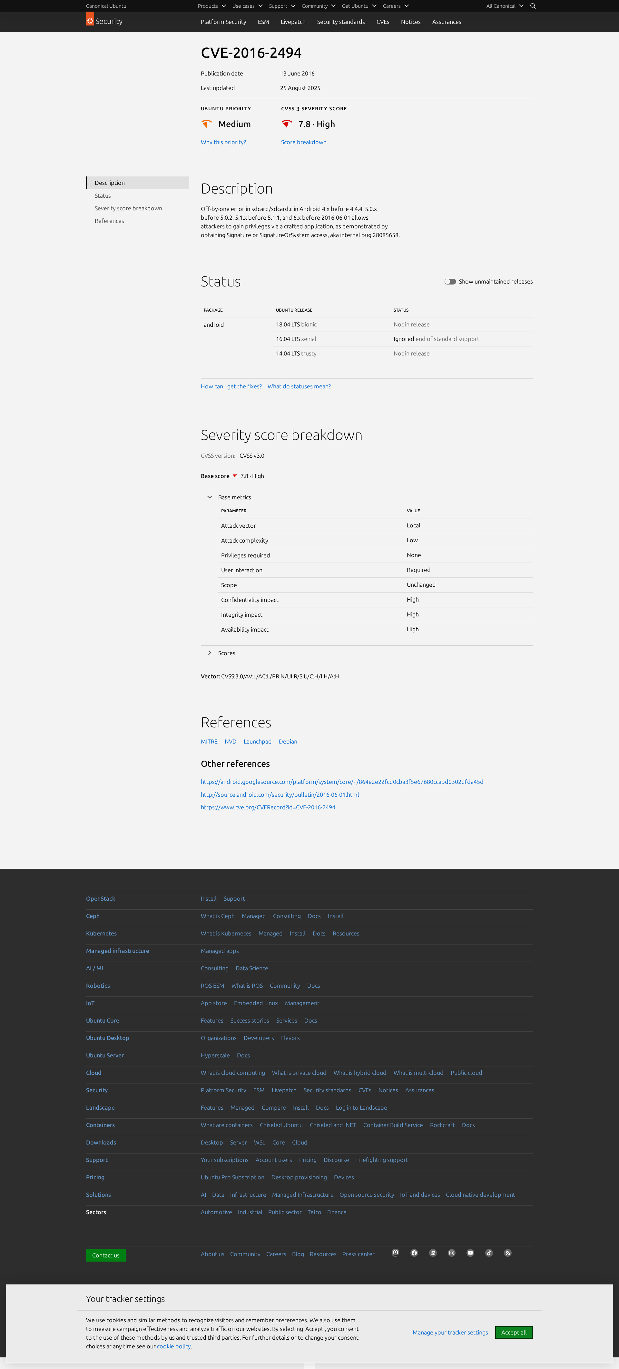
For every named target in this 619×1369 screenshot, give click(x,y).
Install (209, 898)
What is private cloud (299, 1072)
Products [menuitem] (208, 6)
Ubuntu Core (102, 1020)
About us (212, 1254)
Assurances (446, 21)
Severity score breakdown (128, 208)
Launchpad (258, 741)
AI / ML (95, 968)
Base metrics (234, 497)
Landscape (100, 1107)
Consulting (287, 916)
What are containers (227, 1125)
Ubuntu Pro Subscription (232, 1177)
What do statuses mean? (299, 386)
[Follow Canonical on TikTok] (491, 1255)
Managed (254, 916)
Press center (358, 1254)
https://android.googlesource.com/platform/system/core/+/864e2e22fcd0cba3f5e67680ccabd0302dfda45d (342, 781)
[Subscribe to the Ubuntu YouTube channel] (472, 1255)
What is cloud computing (233, 1072)
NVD (231, 741)
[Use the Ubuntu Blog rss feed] (510, 1255)
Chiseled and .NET (333, 1125)
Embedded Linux (256, 1003)
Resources (346, 933)
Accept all (514, 1332)
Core (278, 1142)
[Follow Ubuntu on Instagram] (453, 1255)
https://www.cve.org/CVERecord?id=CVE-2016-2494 (268, 807)
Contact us (106, 1255)
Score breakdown (304, 142)
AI (203, 1194)
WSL (259, 1142)
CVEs (383, 21)
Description (110, 182)
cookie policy (174, 1346)
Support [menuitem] (278, 6)
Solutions (98, 1194)
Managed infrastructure (117, 950)
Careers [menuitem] (392, 6)
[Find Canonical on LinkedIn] (435, 1255)
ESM (263, 21)
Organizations (219, 1037)
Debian (288, 741)
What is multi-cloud (419, 1072)
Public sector (285, 1212)
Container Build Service (393, 1125)
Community (285, 985)
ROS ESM (212, 985)
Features (212, 1020)
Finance (337, 1212)
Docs (314, 916)
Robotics (98, 985)
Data (218, 1194)
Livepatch (293, 21)
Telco (314, 1212)
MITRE (209, 741)
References (109, 220)
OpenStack (100, 898)
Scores (226, 653)
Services (286, 1020)
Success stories (250, 1020)
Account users (274, 1159)
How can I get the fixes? (231, 386)
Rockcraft (442, 1125)
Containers (100, 1125)
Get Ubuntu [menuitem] (355, 6)
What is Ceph (218, 916)
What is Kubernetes (226, 933)
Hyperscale (215, 1055)
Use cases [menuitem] (243, 6)
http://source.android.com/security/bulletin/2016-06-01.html (280, 794)
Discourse (336, 1159)
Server (238, 1142)
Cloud (94, 1072)
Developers (259, 1037)
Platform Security (223, 21)
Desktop (212, 1142)
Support (234, 898)
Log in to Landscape (361, 1107)
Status (103, 195)
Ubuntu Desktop (107, 1037)
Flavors (290, 1037)
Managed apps (220, 950)
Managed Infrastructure (303, 1194)
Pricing (308, 1159)
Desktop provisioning (299, 1177)
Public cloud (466, 1072)
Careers (276, 1254)
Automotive (216, 1212)
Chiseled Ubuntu (281, 1125)
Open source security (366, 1194)
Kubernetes (101, 933)
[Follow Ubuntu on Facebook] (416, 1255)
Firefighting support (382, 1159)
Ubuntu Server (105, 1055)
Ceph (93, 916)
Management (302, 1003)
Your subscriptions (225, 1159)
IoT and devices (420, 1194)
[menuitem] (505, 6)
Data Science (252, 968)
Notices (411, 21)
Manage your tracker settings (450, 1332)
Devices (344, 1177)
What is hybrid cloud (360, 1072)
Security (97, 1090)
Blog (298, 1254)
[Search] (533, 6)
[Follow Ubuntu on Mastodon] (397, 1255)
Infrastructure (248, 1194)
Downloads (101, 1142)
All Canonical (501, 6)
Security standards (341, 21)
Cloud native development (480, 1194)
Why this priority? (223, 142)
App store (214, 1003)
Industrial (250, 1212)
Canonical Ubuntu (106, 6)
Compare (274, 1107)
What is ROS (247, 985)
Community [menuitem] (315, 6)
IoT (90, 1003)
